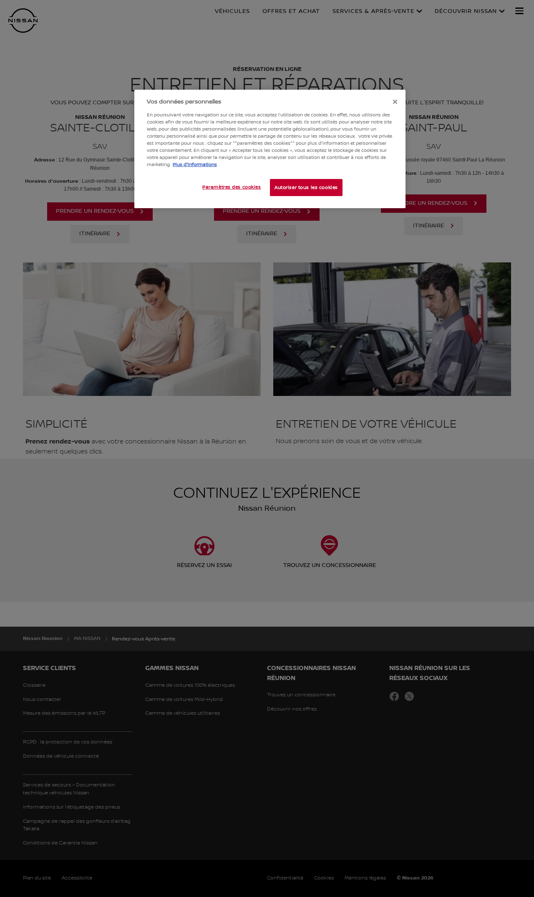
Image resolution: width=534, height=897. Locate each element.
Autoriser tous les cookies (306, 187)
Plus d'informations (195, 164)
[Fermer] (395, 102)
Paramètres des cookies (231, 187)
